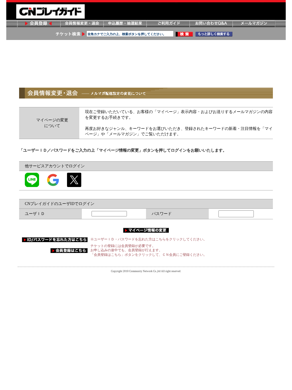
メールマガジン (253, 23)
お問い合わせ (210, 23)
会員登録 (38, 23)
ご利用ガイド (167, 23)
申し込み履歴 (124, 23)
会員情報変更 (81, 23)
